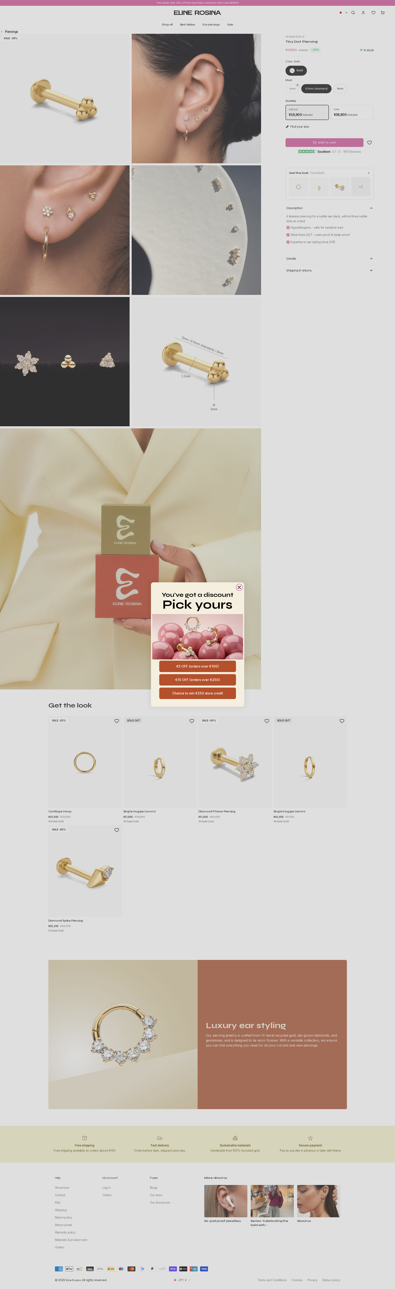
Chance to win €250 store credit (197, 693)
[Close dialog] (239, 587)
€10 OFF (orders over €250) (197, 680)
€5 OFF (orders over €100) (197, 666)
